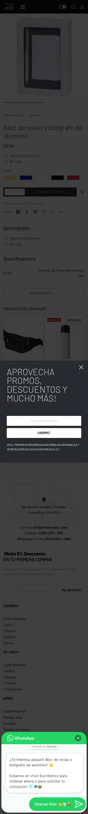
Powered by (44, 746)
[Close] (81, 367)
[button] (78, 738)
